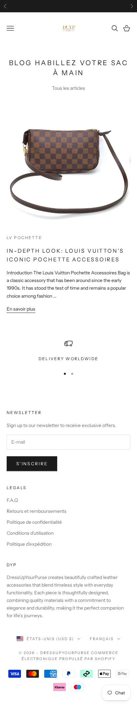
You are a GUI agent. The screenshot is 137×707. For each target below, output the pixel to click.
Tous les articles (68, 88)
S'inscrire (32, 463)
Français (102, 638)
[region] (68, 351)
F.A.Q (12, 500)
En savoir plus (21, 309)
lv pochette (24, 237)
